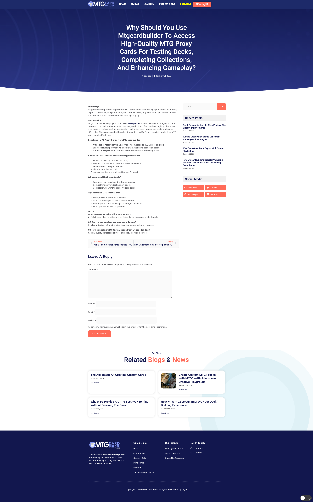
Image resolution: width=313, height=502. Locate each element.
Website (92, 320)
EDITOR (135, 4)
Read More (95, 383)
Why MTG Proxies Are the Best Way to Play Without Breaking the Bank (119, 403)
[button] (193, 187)
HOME (122, 4)
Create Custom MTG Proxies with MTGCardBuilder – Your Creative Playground (198, 378)
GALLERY (149, 4)
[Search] (221, 106)
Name (91, 303)
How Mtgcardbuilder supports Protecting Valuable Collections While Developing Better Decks (203, 163)
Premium (185, 4)
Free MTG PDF (167, 4)
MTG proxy (133, 123)
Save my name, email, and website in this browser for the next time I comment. (129, 327)
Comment (93, 269)
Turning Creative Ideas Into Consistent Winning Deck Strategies (201, 138)
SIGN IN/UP (202, 4)
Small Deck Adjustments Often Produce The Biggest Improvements (204, 126)
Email (91, 312)
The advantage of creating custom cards (118, 374)
